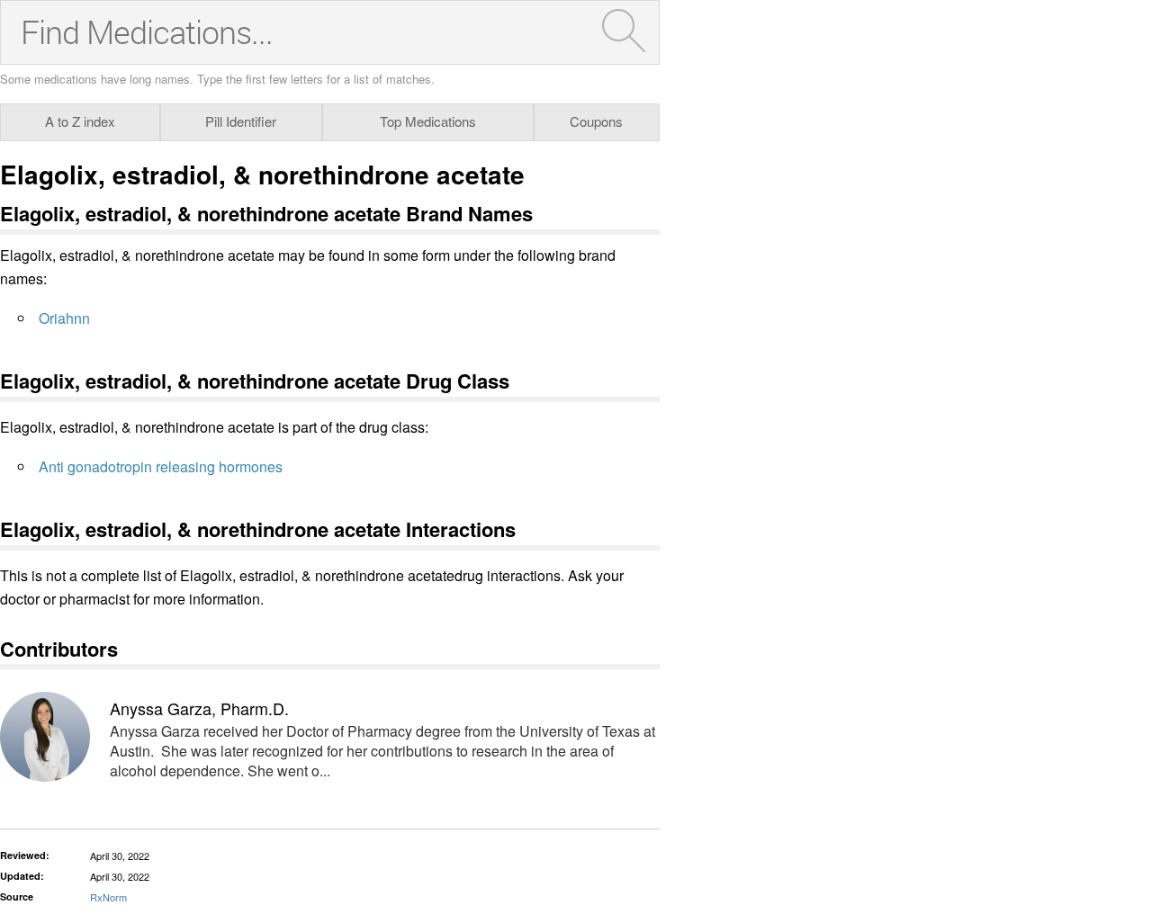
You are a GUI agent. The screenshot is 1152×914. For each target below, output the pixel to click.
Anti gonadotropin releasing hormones (161, 466)
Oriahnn (64, 318)
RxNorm (108, 897)
